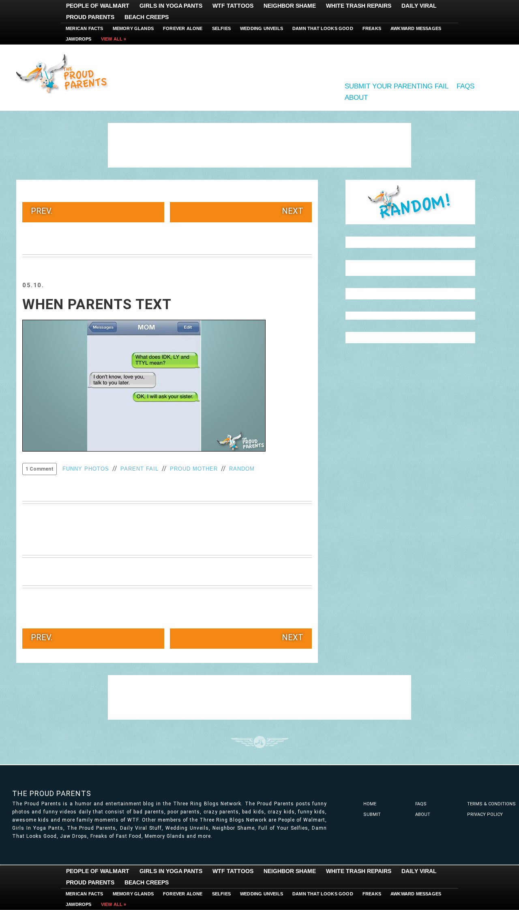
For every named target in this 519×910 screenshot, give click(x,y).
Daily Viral (419, 5)
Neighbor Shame (290, 5)
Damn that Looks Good (322, 28)
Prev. (41, 211)
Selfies (221, 28)
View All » (114, 39)
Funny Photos (85, 469)
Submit (372, 814)
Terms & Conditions (491, 804)
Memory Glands (133, 28)
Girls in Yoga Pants (170, 5)
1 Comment (40, 469)
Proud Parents (90, 17)
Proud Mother (194, 469)
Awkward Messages (415, 28)
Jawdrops (79, 39)
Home (369, 804)
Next (292, 211)
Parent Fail (139, 469)
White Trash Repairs (358, 5)
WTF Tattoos (232, 5)
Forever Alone (183, 28)
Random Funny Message (410, 202)
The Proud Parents (51, 793)
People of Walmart (97, 5)
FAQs (465, 86)
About (356, 97)
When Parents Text (97, 304)
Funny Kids (65, 73)
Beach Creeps (146, 17)
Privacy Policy (485, 814)
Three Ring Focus (260, 742)
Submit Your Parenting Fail (396, 86)
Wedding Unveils (261, 28)
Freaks (371, 28)
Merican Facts (84, 28)
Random (242, 469)
